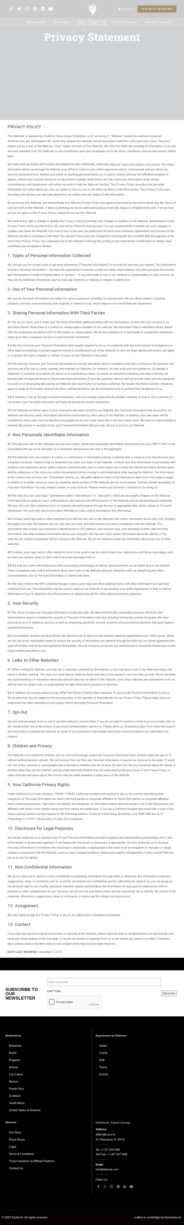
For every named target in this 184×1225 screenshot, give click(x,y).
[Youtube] (131, 1186)
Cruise (103, 1052)
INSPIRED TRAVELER (158, 22)
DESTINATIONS (36, 22)
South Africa (16, 1103)
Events (103, 1074)
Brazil (12, 1052)
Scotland (14, 1095)
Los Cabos (16, 1074)
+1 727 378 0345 (110, 1149)
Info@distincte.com (107, 1169)
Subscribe (169, 993)
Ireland (13, 1067)
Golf (101, 1060)
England (14, 1060)
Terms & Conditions (21, 1153)
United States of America (24, 1110)
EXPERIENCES (62, 22)
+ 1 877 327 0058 (117, 1154)
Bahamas (15, 1045)
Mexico (13, 1081)
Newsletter (127, 9)
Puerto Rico (16, 1088)
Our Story (15, 1132)
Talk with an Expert (157, 9)
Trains (103, 1067)
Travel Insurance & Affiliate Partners (31, 1161)
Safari (103, 1045)
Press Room (17, 1139)
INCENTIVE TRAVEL (126, 22)
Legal (12, 1146)
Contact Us (16, 1168)
